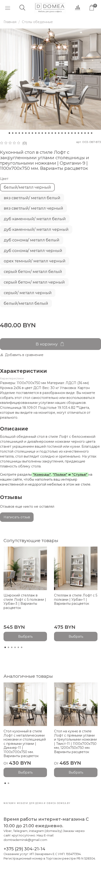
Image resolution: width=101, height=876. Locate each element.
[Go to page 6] (21, 647)
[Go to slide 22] (78, 133)
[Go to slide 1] (9, 133)
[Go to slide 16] (58, 133)
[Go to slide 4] (19, 133)
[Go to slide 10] (39, 133)
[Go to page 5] (18, 647)
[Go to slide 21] (75, 133)
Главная (10, 22)
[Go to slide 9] (35, 133)
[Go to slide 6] (26, 133)
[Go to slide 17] (62, 133)
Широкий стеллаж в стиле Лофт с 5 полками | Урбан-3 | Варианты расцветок (25, 601)
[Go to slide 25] (88, 133)
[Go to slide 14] (52, 133)
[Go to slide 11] (42, 133)
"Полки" (60, 474)
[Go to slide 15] (55, 133)
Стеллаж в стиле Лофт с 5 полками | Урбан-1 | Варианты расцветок (75, 599)
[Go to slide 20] (72, 133)
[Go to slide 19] (68, 133)
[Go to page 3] (11, 647)
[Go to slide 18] (65, 133)
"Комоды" (42, 474)
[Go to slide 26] (91, 133)
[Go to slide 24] (85, 133)
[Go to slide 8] (32, 133)
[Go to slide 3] (16, 133)
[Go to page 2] (8, 647)
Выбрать (25, 636)
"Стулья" (79, 474)
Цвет (4, 179)
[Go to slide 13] (49, 133)
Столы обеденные (37, 22)
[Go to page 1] (5, 647)
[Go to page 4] (15, 647)
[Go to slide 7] (29, 133)
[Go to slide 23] (81, 133)
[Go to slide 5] (22, 133)
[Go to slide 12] (45, 133)
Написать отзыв (17, 517)
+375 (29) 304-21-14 (24, 849)
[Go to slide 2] (12, 133)
